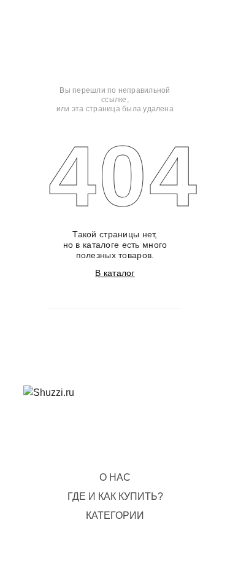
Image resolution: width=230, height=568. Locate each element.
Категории (115, 515)
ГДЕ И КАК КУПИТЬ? (115, 496)
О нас (115, 477)
